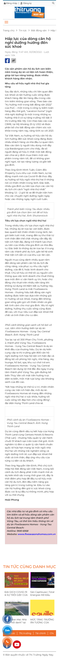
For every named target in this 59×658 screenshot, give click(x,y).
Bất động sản (39, 30)
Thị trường (25, 633)
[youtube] (17, 644)
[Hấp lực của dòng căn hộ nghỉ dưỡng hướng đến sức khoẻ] (30, 12)
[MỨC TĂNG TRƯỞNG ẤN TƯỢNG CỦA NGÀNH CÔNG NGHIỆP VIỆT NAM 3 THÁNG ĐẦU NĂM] (42, 607)
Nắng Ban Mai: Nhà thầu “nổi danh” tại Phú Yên (16, 622)
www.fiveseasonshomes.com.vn (37, 534)
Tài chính (40, 633)
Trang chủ (8, 30)
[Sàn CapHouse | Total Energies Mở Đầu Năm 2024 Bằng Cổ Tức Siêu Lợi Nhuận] (42, 580)
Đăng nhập (11, 3)
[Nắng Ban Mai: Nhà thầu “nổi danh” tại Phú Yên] (17, 607)
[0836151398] (7, 641)
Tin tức (23, 30)
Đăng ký (27, 3)
